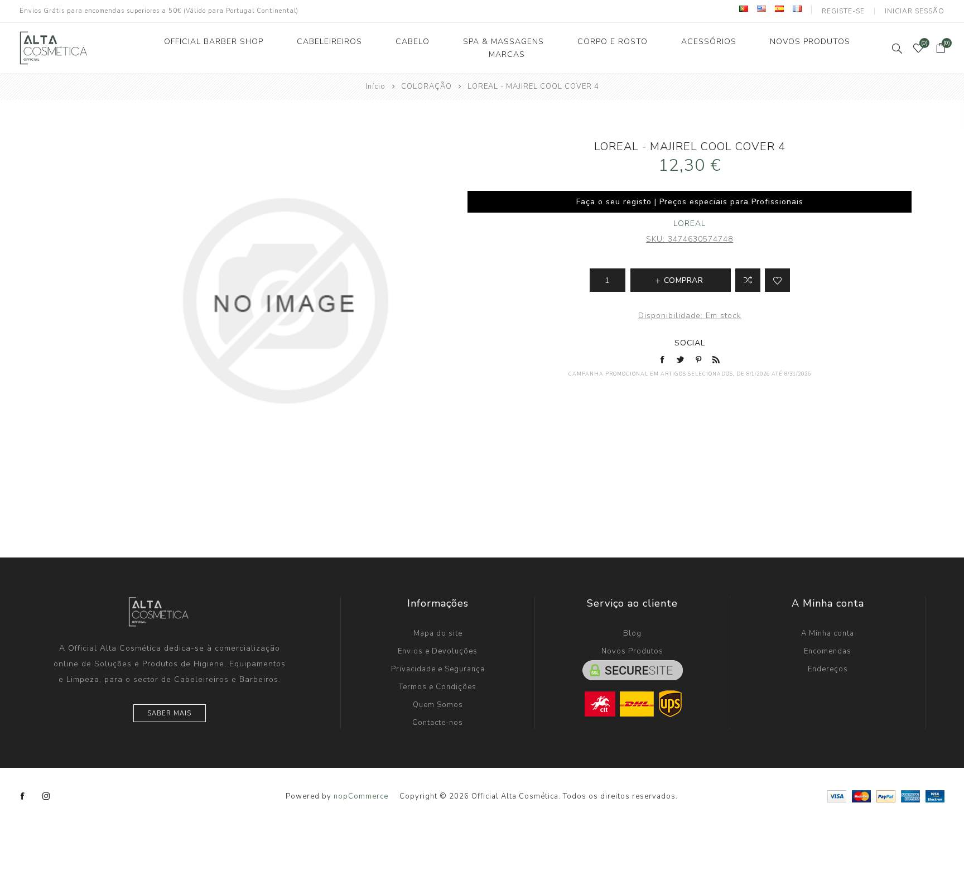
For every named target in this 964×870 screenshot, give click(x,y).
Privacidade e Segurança (438, 669)
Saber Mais (169, 713)
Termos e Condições (437, 687)
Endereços (828, 669)
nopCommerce (361, 796)
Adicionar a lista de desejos (777, 280)
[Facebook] (23, 796)
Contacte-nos (437, 723)
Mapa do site (437, 633)
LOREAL (689, 223)
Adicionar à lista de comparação (747, 280)
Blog (632, 633)
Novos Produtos (632, 651)
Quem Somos (438, 705)
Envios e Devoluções (438, 651)
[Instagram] (46, 796)
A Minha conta (827, 633)
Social (689, 343)
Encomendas (827, 651)
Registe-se (843, 11)
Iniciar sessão (914, 11)
